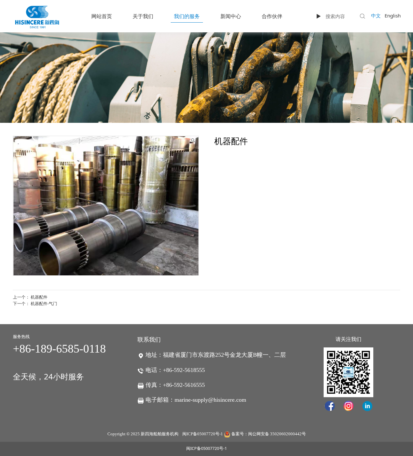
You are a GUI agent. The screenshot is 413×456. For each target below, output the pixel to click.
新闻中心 (230, 16)
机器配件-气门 (44, 303)
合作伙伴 (272, 16)
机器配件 (39, 297)
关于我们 (143, 16)
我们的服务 (187, 16)
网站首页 (101, 16)
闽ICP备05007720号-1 (202, 434)
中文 (376, 15)
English (393, 15)
